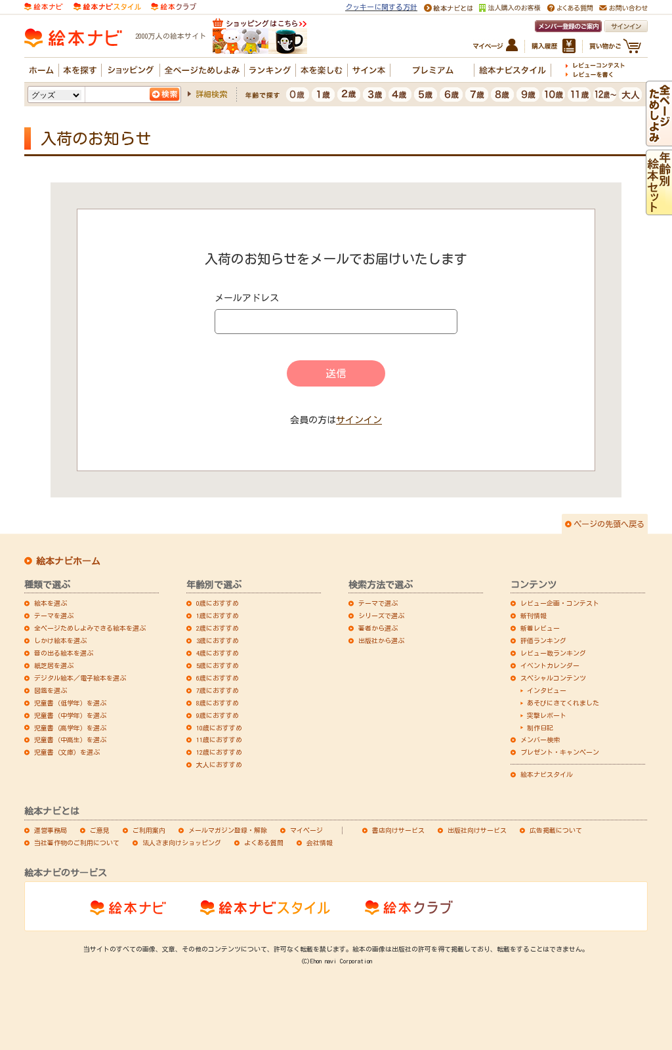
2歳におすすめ (217, 628)
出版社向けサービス (477, 830)
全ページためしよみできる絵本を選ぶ (90, 628)
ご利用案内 (149, 830)
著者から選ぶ (378, 628)
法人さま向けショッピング (181, 842)
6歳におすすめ (217, 678)
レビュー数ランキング (553, 653)
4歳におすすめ (217, 653)
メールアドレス (247, 298)
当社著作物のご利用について (76, 842)
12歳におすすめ (219, 752)
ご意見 (100, 830)
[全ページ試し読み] (659, 140)
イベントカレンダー (549, 665)
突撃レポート (546, 715)
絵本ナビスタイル (546, 774)
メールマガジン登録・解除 (227, 830)
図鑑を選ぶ (50, 690)
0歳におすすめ (217, 603)
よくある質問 (264, 842)
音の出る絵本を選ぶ (63, 653)
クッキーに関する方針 (381, 6)
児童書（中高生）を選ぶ (70, 739)
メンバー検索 (540, 739)
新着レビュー (540, 628)
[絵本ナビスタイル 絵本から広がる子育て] (107, 5)
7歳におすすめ (217, 690)
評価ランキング (543, 640)
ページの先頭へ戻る (609, 524)
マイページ (306, 830)
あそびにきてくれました (563, 703)
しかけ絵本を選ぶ (60, 640)
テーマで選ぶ (378, 603)
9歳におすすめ (217, 715)
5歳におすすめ (217, 665)
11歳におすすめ (219, 739)
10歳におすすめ (219, 727)
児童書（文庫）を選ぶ (67, 752)
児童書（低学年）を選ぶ (70, 703)
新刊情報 (533, 615)
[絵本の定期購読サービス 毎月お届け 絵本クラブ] (173, 5)
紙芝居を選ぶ (54, 665)
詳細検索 (211, 94)
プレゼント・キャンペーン (559, 752)
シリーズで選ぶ (381, 615)
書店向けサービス (398, 830)
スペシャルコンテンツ (553, 678)
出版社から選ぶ (381, 640)
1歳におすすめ (217, 615)
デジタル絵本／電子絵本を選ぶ (80, 678)
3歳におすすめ (217, 640)
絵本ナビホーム (68, 561)
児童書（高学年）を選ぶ (70, 727)
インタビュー (546, 690)
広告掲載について (556, 830)
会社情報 (319, 842)
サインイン (359, 420)
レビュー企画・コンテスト (559, 603)
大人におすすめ (219, 764)
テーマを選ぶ (54, 615)
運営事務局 (50, 830)
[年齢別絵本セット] (659, 209)
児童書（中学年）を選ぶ (70, 715)
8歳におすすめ (217, 703)
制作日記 (540, 727)
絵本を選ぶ (50, 603)
